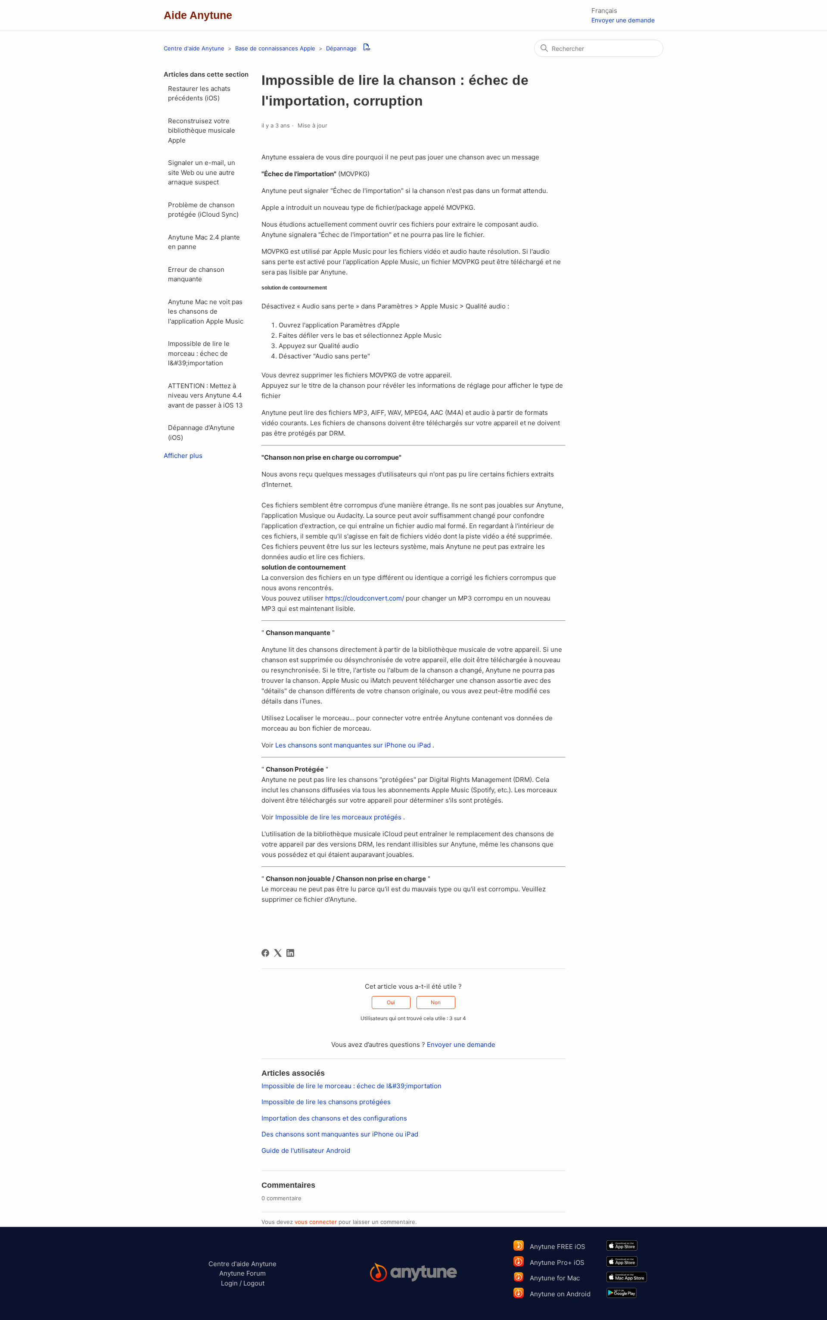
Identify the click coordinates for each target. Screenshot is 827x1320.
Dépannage (341, 48)
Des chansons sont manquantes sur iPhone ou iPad (339, 1134)
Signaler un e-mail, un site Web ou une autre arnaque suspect (201, 172)
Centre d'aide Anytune (194, 48)
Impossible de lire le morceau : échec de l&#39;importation (199, 353)
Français (604, 10)
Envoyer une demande (623, 20)
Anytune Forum (242, 1273)
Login (229, 1283)
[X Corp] (278, 953)
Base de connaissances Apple (276, 48)
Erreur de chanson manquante (196, 274)
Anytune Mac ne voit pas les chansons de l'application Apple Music (205, 311)
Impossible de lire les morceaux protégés (338, 817)
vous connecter (316, 1221)
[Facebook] (265, 953)
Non (436, 1002)
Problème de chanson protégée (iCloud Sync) (203, 210)
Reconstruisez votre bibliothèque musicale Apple (201, 130)
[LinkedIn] (290, 953)
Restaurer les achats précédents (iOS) (199, 93)
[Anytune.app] (413, 1274)
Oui (391, 1002)
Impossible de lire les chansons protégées (326, 1102)
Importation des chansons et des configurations (334, 1118)
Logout (253, 1283)
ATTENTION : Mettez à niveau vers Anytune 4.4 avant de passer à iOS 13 (205, 395)
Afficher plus (183, 455)
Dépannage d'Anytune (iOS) (201, 432)
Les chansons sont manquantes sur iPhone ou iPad (353, 745)
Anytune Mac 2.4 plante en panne (204, 242)
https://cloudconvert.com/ (364, 598)
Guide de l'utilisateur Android (305, 1150)
